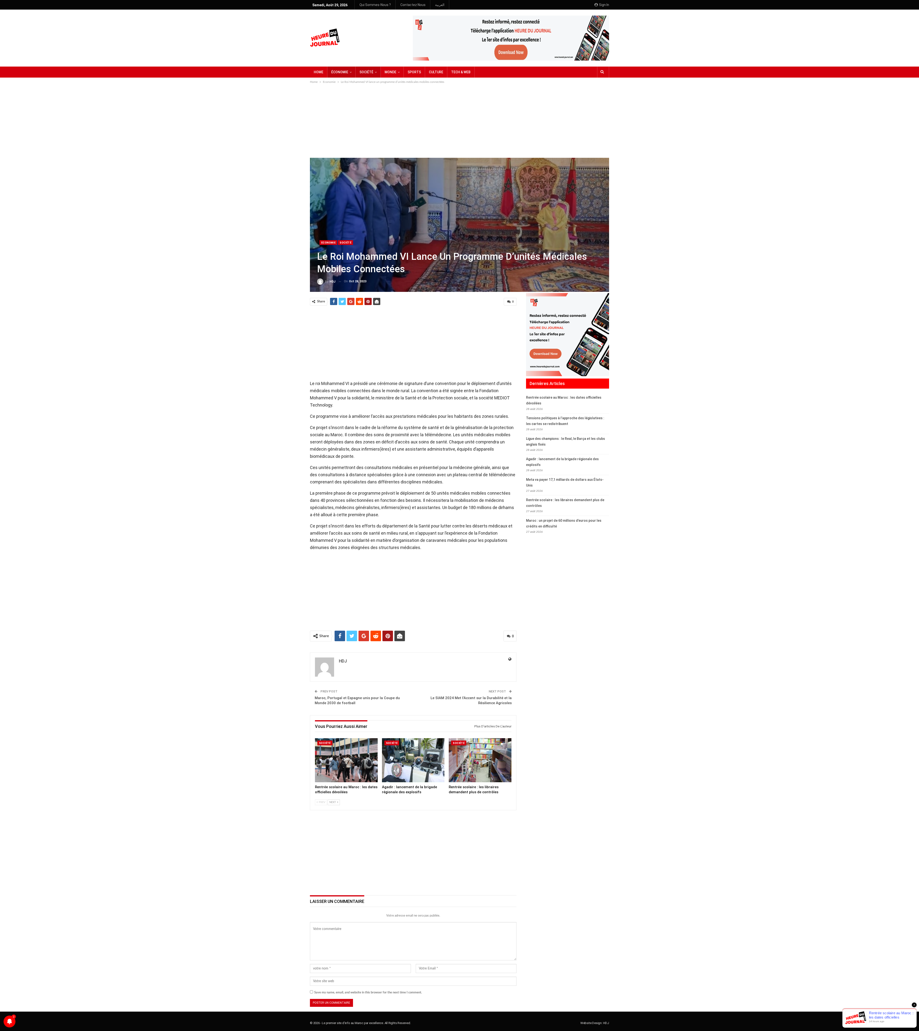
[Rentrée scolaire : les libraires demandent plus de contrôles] (480, 760)
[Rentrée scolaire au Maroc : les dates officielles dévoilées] (346, 760)
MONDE (390, 72)
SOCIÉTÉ (366, 72)
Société (345, 242)
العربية (439, 5)
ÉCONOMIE (339, 72)
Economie (328, 242)
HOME (318, 72)
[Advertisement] (459, 120)
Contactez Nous (413, 5)
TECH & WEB (461, 72)
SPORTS (414, 72)
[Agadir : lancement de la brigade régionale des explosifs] (413, 760)
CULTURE (436, 72)
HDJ (606, 1023)
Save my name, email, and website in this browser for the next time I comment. (368, 992)
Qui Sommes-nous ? (375, 5)
